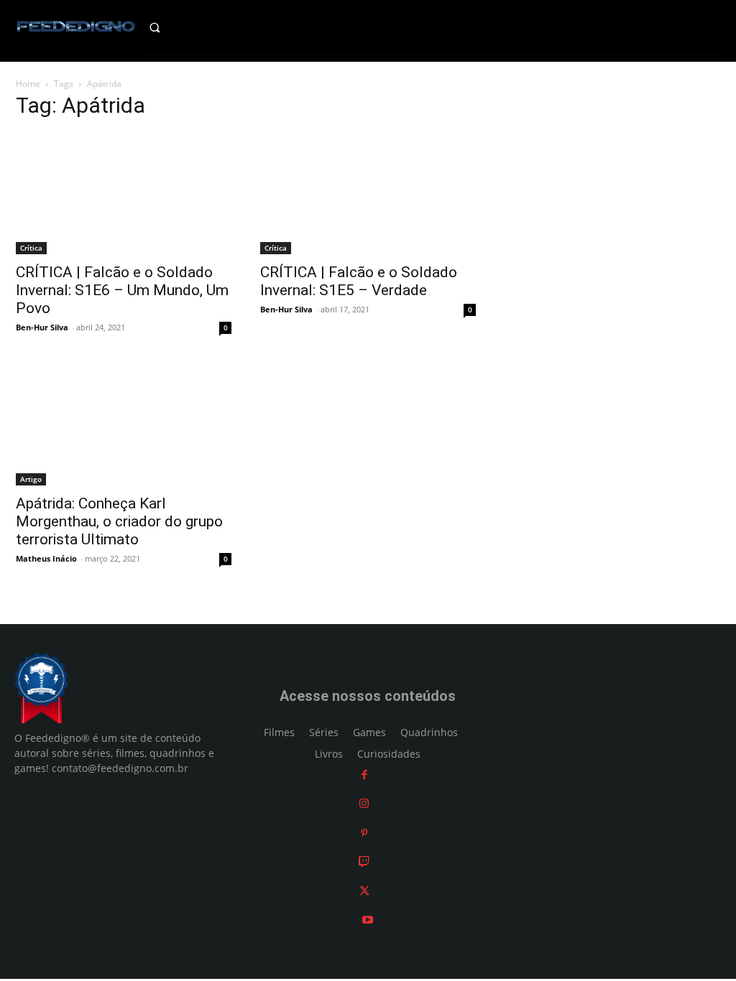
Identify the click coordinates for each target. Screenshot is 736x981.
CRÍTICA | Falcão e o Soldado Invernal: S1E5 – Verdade (358, 281)
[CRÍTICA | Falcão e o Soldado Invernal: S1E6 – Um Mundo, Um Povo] (123, 193)
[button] (168, 27)
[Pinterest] (364, 833)
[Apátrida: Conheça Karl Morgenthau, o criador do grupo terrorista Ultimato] (123, 424)
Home (28, 84)
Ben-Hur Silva (42, 327)
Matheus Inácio (46, 558)
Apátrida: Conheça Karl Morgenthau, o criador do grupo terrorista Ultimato (119, 521)
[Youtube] (367, 919)
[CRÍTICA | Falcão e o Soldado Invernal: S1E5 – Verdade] (368, 193)
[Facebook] (364, 774)
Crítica (31, 248)
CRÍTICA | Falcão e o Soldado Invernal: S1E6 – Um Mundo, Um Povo (122, 290)
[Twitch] (364, 861)
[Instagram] (364, 803)
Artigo (31, 479)
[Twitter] (364, 891)
